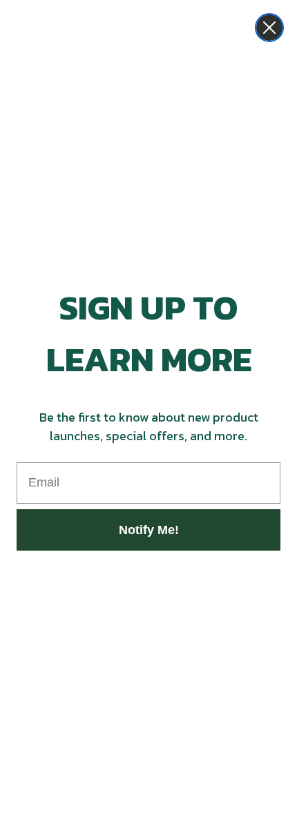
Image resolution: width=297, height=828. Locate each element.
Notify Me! (149, 530)
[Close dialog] (269, 27)
